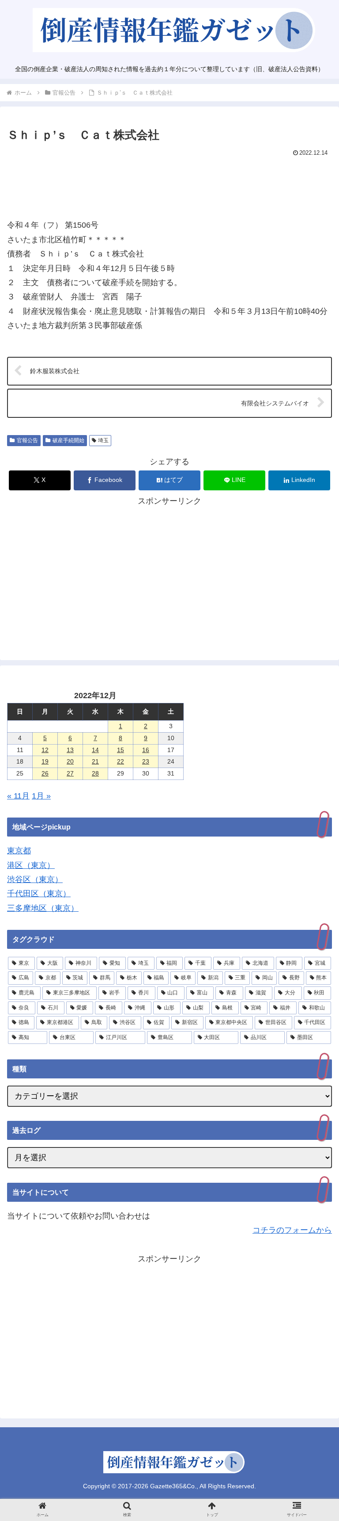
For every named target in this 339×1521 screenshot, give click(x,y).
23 (145, 761)
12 (45, 749)
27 (70, 773)
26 (45, 773)
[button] (313, 1296)
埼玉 (103, 440)
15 (120, 749)
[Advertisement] (169, 184)
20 (70, 761)
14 (95, 749)
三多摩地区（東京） (43, 908)
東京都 (19, 850)
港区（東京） (31, 865)
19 (45, 761)
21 (95, 761)
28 (95, 773)
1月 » (41, 795)
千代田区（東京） (39, 893)
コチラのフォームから (292, 1230)
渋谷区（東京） (35, 879)
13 (70, 749)
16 (145, 749)
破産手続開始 (68, 440)
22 (120, 761)
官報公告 (27, 440)
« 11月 (18, 795)
